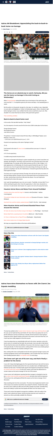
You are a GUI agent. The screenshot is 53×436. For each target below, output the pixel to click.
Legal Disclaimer (29, 424)
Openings (16, 419)
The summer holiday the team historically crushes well (18, 197)
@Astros (8, 136)
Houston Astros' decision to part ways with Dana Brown (32, 331)
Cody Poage (6, 29)
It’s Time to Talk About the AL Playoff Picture (15, 217)
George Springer (11, 100)
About (6, 419)
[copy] (12, 32)
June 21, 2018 (26, 139)
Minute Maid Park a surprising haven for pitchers (16, 214)
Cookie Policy (17, 424)
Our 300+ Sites (39, 419)
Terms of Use (8, 424)
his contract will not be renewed (12, 369)
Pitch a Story (28, 422)
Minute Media (8, 430)
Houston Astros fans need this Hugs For (14, 192)
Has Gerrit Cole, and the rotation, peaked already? (16, 202)
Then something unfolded (10, 115)
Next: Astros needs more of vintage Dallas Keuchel (17, 220)
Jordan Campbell (7, 291)
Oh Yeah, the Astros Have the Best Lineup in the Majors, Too (19, 211)
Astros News (11, 272)
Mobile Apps (8, 422)
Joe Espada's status (25, 355)
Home (5, 272)
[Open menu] (3, 2)
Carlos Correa (21, 148)
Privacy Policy (39, 422)
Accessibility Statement (42, 424)
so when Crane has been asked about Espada (17, 376)
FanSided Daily (18, 422)
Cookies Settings (18, 426)
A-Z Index (7, 426)
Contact (27, 419)
